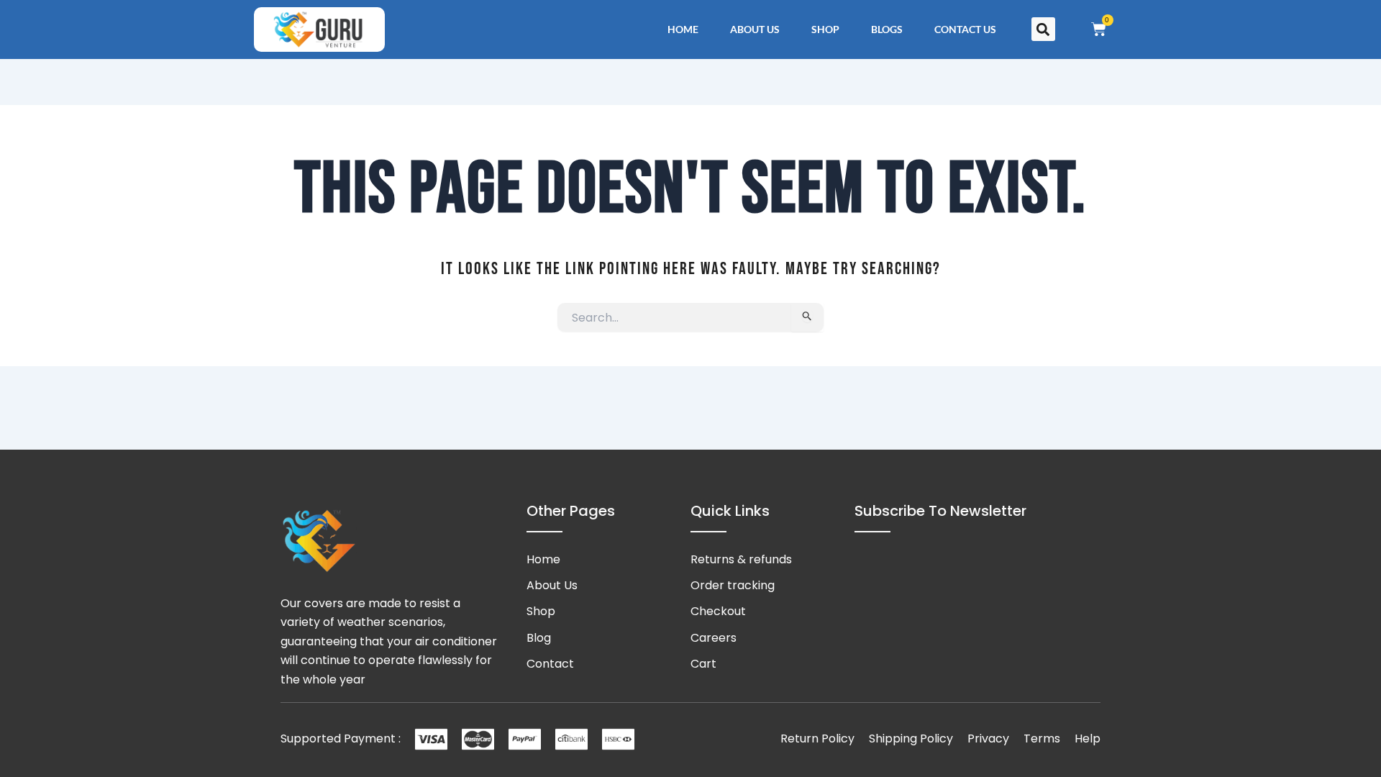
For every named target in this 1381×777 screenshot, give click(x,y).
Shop (825, 29)
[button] (1043, 29)
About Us (755, 29)
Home (682, 29)
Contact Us (965, 29)
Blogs (887, 29)
